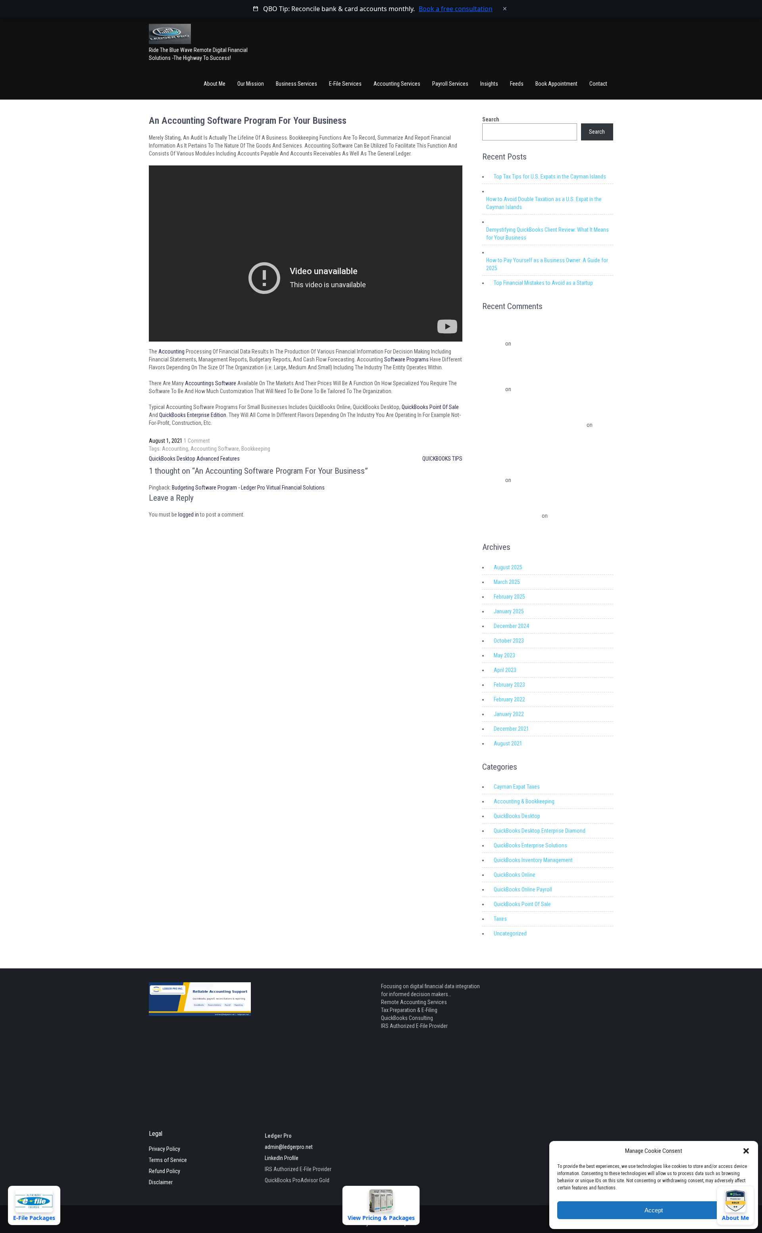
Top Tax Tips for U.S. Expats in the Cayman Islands (550, 176)
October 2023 (509, 641)
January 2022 (509, 714)
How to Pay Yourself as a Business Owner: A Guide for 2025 (547, 264)
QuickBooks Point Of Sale (430, 407)
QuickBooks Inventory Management (533, 860)
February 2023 (509, 685)
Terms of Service (168, 1160)
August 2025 (508, 567)
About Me (214, 84)
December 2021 (511, 729)
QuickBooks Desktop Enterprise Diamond (539, 831)
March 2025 (507, 582)
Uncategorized (510, 933)
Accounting (171, 351)
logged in (188, 514)
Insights (489, 84)
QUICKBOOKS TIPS (442, 458)
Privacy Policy (164, 1149)
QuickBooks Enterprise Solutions (530, 845)
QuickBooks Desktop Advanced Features (194, 458)
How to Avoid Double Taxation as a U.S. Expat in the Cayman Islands (544, 203)
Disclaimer (161, 1182)
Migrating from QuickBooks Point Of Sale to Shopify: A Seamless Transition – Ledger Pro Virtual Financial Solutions (543, 334)
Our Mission (250, 84)
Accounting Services (396, 84)
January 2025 (509, 611)
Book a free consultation (456, 8)
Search (490, 119)
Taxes (500, 919)
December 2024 (511, 626)
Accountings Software (211, 383)
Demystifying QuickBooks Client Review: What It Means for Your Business (547, 234)
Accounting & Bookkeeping (524, 801)
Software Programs (406, 359)
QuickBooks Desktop (517, 816)
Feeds (516, 84)
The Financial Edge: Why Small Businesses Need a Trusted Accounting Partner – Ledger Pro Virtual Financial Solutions (547, 379)
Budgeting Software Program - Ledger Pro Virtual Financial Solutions (248, 487)
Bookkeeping (255, 449)
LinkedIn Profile (281, 1158)
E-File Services (345, 84)
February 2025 (509, 596)
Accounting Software (214, 449)
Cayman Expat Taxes (517, 787)
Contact (598, 84)
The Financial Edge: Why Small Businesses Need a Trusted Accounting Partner (542, 435)
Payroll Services (450, 84)
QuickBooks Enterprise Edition (192, 415)
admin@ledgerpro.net (289, 1147)
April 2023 (505, 670)
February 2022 (509, 699)
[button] (746, 1151)
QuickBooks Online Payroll (523, 889)
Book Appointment (556, 84)
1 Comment (197, 441)
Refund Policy (164, 1171)
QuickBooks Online (514, 875)
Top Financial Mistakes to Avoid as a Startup (543, 283)
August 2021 (508, 743)
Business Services (296, 84)
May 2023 (504, 655)
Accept (654, 1210)
